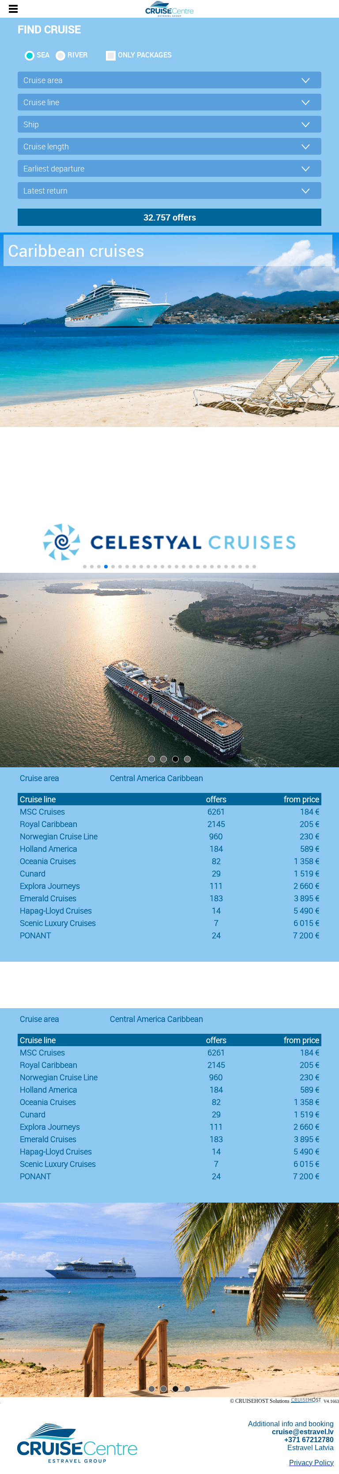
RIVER (78, 55)
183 (216, 898)
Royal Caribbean (48, 824)
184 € (309, 811)
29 (216, 873)
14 (216, 910)
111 (216, 885)
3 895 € (306, 898)
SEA (43, 55)
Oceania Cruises (48, 861)
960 (216, 836)
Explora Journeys (50, 885)
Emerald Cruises (48, 898)
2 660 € (306, 885)
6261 (216, 811)
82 (216, 861)
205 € (309, 824)
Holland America (48, 848)
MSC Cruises (42, 811)
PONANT (35, 935)
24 (216, 935)
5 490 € (306, 910)
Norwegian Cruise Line (59, 836)
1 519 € (306, 873)
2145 (216, 824)
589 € (309, 848)
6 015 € (306, 923)
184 (216, 848)
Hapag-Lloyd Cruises (56, 910)
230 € (309, 836)
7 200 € (306, 935)
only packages (145, 55)
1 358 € (306, 861)
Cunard (32, 873)
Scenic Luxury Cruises (58, 923)
